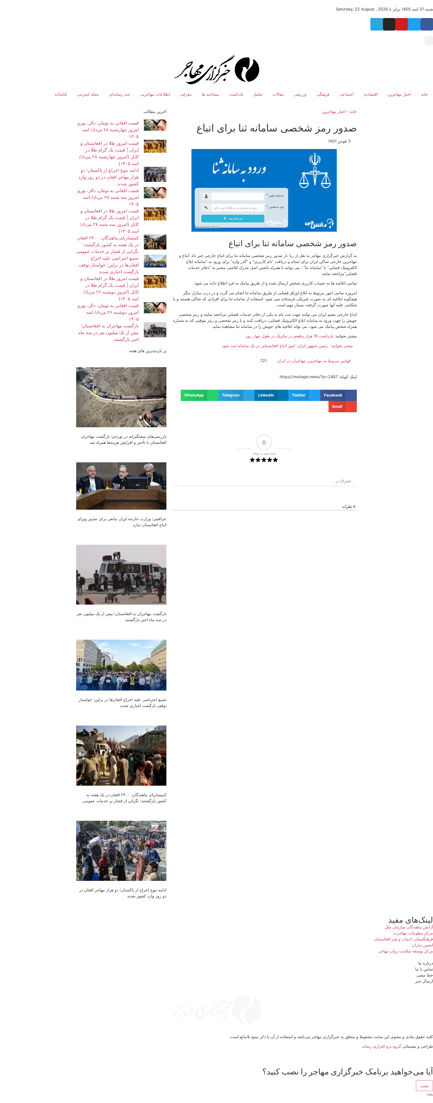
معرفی (186, 94)
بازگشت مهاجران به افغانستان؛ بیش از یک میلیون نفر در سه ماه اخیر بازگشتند (108, 332)
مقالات (278, 94)
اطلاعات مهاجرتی (155, 94)
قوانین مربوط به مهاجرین (329, 360)
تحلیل (257, 94)
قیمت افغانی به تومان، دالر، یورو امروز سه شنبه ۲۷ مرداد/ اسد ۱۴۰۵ (108, 197)
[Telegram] (376, 24)
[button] (429, 41)
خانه (424, 94)
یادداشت (236, 94)
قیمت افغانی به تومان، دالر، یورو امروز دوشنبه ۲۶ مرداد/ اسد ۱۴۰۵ (108, 312)
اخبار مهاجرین (399, 94)
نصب (424, 1085)
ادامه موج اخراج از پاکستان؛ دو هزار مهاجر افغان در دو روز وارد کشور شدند (108, 177)
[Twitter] (414, 24)
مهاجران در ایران (291, 360)
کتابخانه (61, 94)
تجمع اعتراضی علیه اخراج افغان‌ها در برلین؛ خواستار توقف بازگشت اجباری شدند (109, 264)
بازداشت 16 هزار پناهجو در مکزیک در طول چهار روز (289, 335)
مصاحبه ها (210, 94)
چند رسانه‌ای (119, 94)
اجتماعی (347, 94)
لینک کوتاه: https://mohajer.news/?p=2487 (318, 376)
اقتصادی (371, 94)
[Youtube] (401, 24)
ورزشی (300, 94)
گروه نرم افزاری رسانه (381, 1046)
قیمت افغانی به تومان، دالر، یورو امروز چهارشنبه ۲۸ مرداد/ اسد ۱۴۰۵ (108, 129)
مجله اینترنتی (88, 94)
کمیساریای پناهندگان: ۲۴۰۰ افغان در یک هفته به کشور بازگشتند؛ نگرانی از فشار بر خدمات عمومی (107, 244)
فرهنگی (323, 94)
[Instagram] (389, 24)
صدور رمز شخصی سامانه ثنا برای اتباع (276, 128)
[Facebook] (426, 24)
